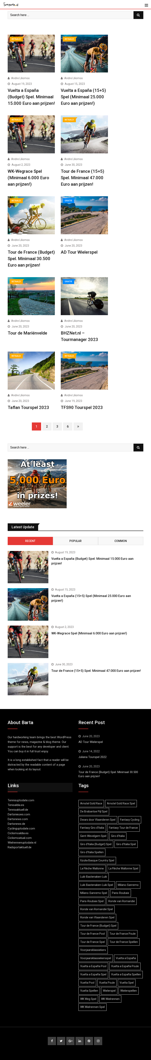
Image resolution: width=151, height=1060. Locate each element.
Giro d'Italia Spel (126, 844)
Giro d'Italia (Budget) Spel (95, 844)
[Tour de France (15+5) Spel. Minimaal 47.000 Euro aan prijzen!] (28, 679)
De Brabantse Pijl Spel (93, 811)
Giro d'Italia (118, 836)
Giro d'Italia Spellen (92, 852)
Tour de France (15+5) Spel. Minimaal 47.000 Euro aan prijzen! (82, 178)
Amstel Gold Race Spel (121, 803)
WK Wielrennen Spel (92, 1006)
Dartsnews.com (18, 819)
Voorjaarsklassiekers (93, 949)
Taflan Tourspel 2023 (28, 407)
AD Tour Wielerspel (79, 252)
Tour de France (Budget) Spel (98, 925)
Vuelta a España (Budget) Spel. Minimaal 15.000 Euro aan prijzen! (31, 97)
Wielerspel (109, 990)
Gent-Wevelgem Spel (93, 836)
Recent (30, 541)
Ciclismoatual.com (20, 838)
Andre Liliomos (20, 78)
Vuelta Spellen (89, 990)
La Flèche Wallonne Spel (123, 868)
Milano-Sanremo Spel (93, 892)
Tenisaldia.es (16, 805)
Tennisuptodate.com (21, 800)
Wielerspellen (128, 990)
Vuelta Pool (87, 982)
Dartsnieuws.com (19, 814)
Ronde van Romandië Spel (96, 909)
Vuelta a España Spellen (126, 974)
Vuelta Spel (127, 982)
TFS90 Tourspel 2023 (82, 407)
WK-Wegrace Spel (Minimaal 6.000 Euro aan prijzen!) (28, 178)
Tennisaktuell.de (18, 809)
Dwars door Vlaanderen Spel (97, 819)
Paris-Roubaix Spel (92, 901)
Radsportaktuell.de (19, 847)
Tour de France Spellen (124, 941)
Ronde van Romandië (121, 901)
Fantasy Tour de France (123, 827)
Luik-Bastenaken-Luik (93, 876)
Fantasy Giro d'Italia (92, 827)
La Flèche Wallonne (92, 868)
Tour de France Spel (92, 941)
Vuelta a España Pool (93, 966)
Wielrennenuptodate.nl (22, 842)
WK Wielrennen (110, 998)
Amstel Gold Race (91, 803)
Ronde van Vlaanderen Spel (97, 917)
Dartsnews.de (16, 824)
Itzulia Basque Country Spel (97, 860)
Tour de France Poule (123, 933)
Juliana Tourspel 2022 (92, 757)
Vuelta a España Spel (93, 974)
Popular (75, 541)
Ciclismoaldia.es (18, 833)
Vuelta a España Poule (125, 966)
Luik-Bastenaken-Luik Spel (96, 884)
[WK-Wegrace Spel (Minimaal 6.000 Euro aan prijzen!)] (28, 642)
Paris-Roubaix (120, 892)
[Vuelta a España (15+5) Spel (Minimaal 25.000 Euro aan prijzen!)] (28, 604)
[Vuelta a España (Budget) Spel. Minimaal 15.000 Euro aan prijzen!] (28, 567)
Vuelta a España (126, 958)
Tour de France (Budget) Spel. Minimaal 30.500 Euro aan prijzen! (31, 259)
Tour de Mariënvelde (27, 333)
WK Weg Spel (88, 998)
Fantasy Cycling (129, 819)
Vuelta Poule (107, 982)
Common (120, 541)
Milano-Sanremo (128, 884)
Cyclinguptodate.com (21, 828)
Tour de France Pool (92, 933)
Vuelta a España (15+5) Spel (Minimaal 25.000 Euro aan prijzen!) (83, 97)
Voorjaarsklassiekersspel (95, 958)
